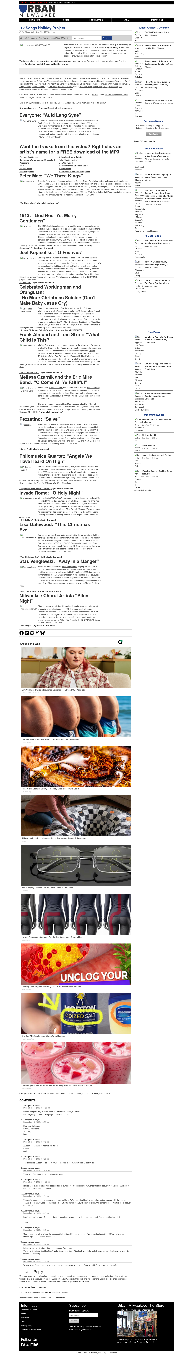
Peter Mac (97, 86)
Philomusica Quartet (28, 157)
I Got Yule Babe (82, 257)
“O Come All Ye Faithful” (29, 412)
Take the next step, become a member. (85, 1326)
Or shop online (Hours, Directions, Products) (135, 1342)
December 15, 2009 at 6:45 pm (36, 1141)
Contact (24, 1321)
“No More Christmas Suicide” (33, 330)
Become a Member (154, 121)
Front (41, 108)
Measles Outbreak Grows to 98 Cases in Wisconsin (158, 101)
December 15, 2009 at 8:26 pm (36, 1158)
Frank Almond (38, 86)
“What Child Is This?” (29, 372)
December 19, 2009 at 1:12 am (36, 1244)
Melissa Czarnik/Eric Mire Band (73, 165)
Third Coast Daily (28, 32)
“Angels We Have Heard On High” (35, 488)
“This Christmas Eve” (29, 556)
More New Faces (142, 409)
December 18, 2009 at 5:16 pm (36, 1213)
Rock (96, 1093)
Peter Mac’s (50, 181)
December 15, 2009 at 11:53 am (36, 1107)
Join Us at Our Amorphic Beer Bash (34, 2)
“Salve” (23, 449)
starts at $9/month (70, 1281)
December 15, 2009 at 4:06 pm (36, 1122)
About (23, 1313)
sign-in (48, 1292)
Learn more (84, 1281)
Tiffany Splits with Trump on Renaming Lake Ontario (157, 83)
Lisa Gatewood (111, 83)
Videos (102, 1093)
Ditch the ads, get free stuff (80, 1329)
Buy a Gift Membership (144, 141)
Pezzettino (113, 86)
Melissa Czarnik (65, 86)
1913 (105, 86)
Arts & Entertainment (64, 1093)
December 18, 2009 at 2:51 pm (36, 1196)
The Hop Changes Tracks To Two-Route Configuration (157, 281)
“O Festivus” (25, 282)
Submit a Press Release (31, 1329)
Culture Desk (87, 1093)
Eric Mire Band (86, 86)
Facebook (105, 78)
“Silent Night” (25, 625)
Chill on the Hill (149, 435)
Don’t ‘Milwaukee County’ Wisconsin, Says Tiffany (156, 263)
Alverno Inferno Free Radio (116, 94)
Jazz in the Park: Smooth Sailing (156, 455)
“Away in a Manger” (28, 591)
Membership (157, 19)
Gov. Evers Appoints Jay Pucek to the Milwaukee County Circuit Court (159, 340)
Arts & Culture (48, 1093)
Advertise (25, 1317)
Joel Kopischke (51, 89)
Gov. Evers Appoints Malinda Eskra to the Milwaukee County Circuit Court (159, 366)
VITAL (108, 1093)
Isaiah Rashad (148, 445)
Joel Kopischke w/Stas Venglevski (74, 171)
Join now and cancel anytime (32, 1287)
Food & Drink (96, 19)
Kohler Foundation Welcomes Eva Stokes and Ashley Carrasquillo (158, 396)
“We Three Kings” (27, 203)
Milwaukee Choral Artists (81, 83)
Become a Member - (56, 2)
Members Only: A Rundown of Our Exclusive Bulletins (158, 62)
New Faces (154, 332)
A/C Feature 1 (36, 1093)
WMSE (95, 94)
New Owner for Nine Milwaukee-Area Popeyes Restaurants (159, 241)
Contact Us (60, 1297)
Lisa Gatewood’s (58, 535)
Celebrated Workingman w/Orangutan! (37, 159)
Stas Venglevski (62, 83)
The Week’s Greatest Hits (156, 32)
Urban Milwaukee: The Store (140, 1305)
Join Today (154, 133)
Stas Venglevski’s (69, 566)
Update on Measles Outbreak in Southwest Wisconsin (158, 154)
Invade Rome (98, 83)
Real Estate (34, 19)
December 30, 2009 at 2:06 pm (36, 1261)
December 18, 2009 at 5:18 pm (36, 1230)
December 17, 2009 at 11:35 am (36, 1181)
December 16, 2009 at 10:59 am (36, 1170)
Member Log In (69, 2)
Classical (77, 1093)
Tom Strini (53, 86)
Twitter (93, 78)
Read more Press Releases (146, 231)
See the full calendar (142, 490)
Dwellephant (30, 64)
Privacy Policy (26, 1325)
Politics (65, 19)
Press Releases (154, 148)
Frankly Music (66, 347)
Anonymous (28, 1193)
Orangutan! (75, 313)
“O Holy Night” (26, 520)
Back (50, 108)
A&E (126, 19)
